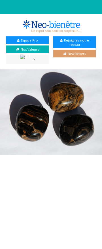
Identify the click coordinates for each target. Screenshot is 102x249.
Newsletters (77, 53)
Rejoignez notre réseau (76, 42)
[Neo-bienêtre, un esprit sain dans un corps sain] (51, 26)
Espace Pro (29, 40)
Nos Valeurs (30, 49)
